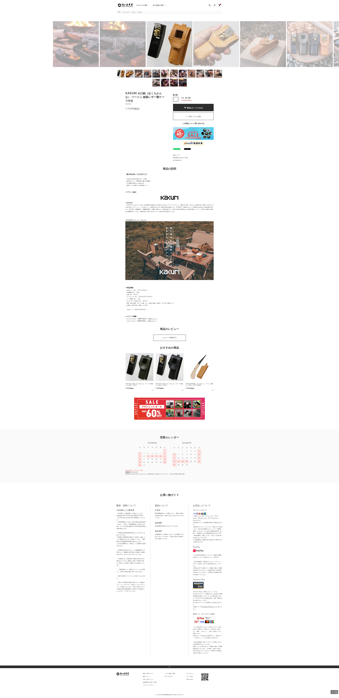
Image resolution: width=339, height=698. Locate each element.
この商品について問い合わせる (193, 123)
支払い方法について (148, 679)
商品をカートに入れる (195, 108)
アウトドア (126, 12)
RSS (166, 676)
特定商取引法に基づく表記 (180, 157)
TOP (118, 12)
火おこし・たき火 (137, 12)
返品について (176, 155)
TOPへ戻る (169, 667)
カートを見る (189, 676)
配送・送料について (148, 673)
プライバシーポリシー (148, 685)
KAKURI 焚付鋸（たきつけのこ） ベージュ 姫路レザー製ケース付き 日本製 (199, 384)
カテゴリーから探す (142, 5)
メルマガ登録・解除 (170, 673)
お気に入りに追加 (194, 116)
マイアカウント (190, 673)
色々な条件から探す (158, 5)
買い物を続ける (177, 160)
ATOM (170, 676)
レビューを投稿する (169, 338)
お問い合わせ (189, 679)
